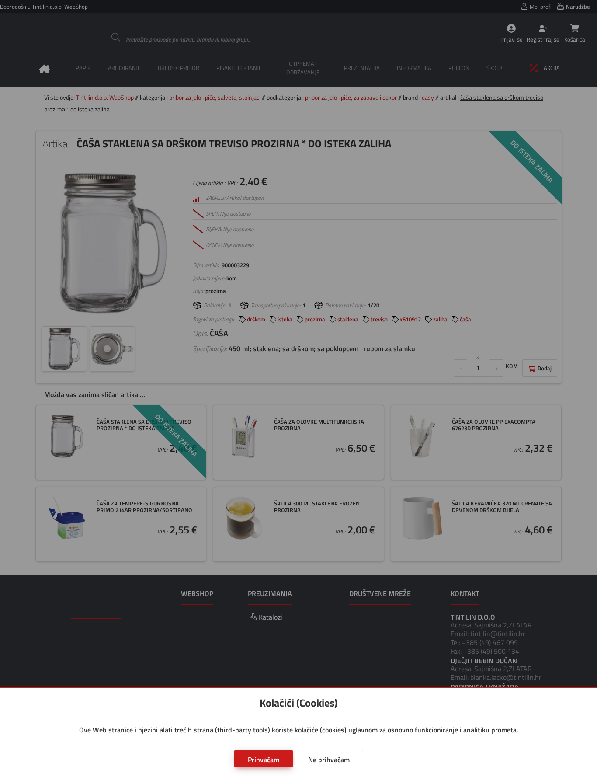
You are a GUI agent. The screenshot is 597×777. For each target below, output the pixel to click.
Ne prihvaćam (329, 759)
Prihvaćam (263, 759)
